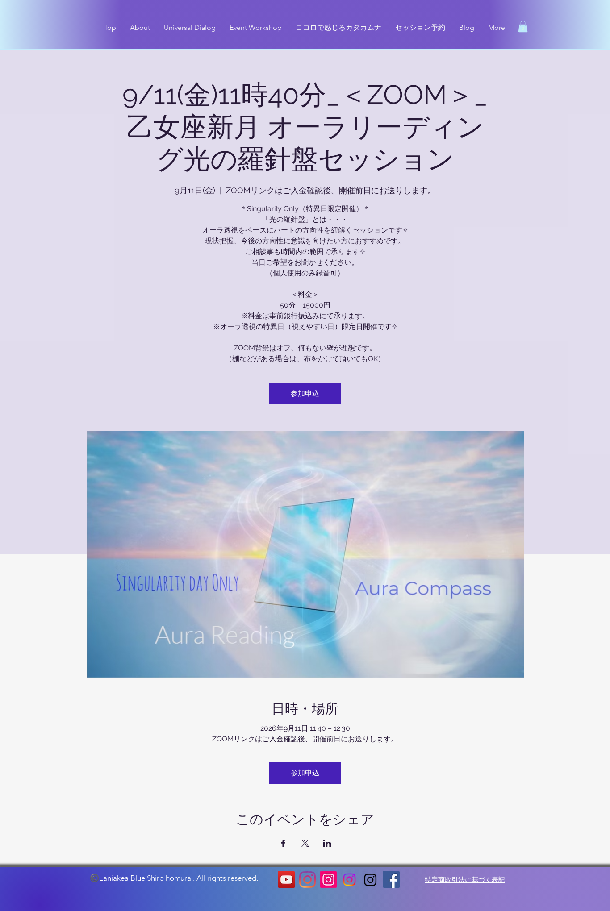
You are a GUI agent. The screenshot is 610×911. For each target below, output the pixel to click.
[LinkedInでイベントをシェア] (327, 843)
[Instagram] (307, 879)
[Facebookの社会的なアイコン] (391, 879)
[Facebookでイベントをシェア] (283, 843)
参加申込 (305, 393)
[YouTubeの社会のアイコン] (286, 879)
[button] (523, 26)
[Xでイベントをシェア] (305, 843)
